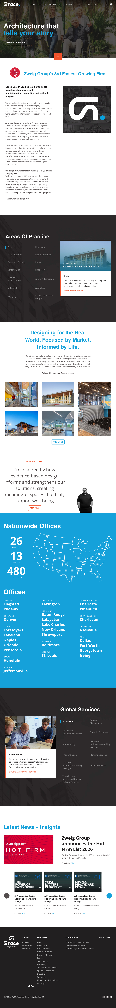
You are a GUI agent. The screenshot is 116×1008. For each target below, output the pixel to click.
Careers (25, 942)
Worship (41, 983)
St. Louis (49, 655)
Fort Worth (90, 645)
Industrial (41, 974)
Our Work (42, 938)
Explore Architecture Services (22, 772)
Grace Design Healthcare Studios (80, 948)
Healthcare (42, 945)
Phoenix (11, 608)
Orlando (11, 644)
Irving (85, 655)
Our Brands (72, 938)
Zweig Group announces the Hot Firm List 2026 (83, 843)
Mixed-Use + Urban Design (48, 980)
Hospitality (41, 964)
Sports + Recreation (45, 970)
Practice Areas (55, 4)
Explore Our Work (15, 42)
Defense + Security (45, 955)
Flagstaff (11, 603)
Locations (98, 4)
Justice (40, 958)
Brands (79, 4)
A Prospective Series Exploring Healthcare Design (25, 899)
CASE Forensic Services (75, 945)
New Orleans (53, 629)
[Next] (109, 896)
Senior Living (42, 961)
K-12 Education (43, 948)
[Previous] (7, 896)
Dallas (85, 640)
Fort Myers (13, 629)
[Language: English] (111, 4)
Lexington (51, 603)
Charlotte (88, 603)
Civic (39, 942)
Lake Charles (53, 624)
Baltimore (51, 644)
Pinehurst (89, 608)
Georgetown (91, 650)
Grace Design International (77, 942)
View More (58, 442)
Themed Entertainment (47, 967)
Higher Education (44, 952)
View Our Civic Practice (74, 291)
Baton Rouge (53, 614)
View (72, 863)
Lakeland (12, 634)
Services (42, 4)
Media (88, 4)
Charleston (90, 619)
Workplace (41, 977)
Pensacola (13, 649)
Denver (10, 619)
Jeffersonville (16, 670)
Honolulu (12, 660)
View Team (34, 508)
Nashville (88, 629)
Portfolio (68, 4)
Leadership (27, 945)
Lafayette (50, 619)
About (33, 4)
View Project (22, 402)
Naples (10, 639)
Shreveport (52, 634)
